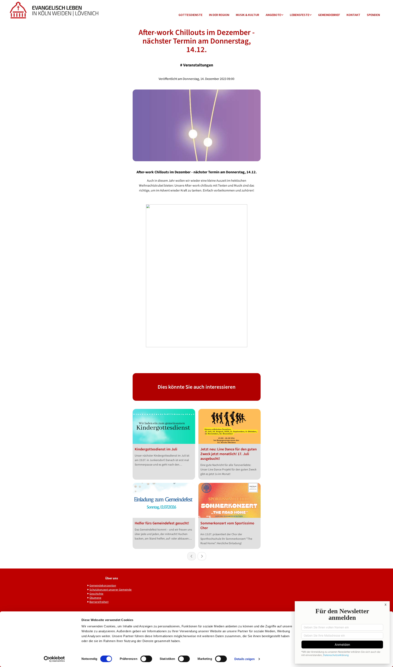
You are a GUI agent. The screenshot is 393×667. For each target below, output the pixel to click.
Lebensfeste (299, 15)
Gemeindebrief (329, 15)
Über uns (111, 578)
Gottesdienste (190, 15)
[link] (274, 15)
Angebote (273, 15)
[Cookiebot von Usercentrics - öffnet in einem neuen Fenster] (54, 659)
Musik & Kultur (247, 15)
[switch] (146, 659)
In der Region (219, 15)
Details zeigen (244, 659)
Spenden (373, 15)
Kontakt (353, 15)
